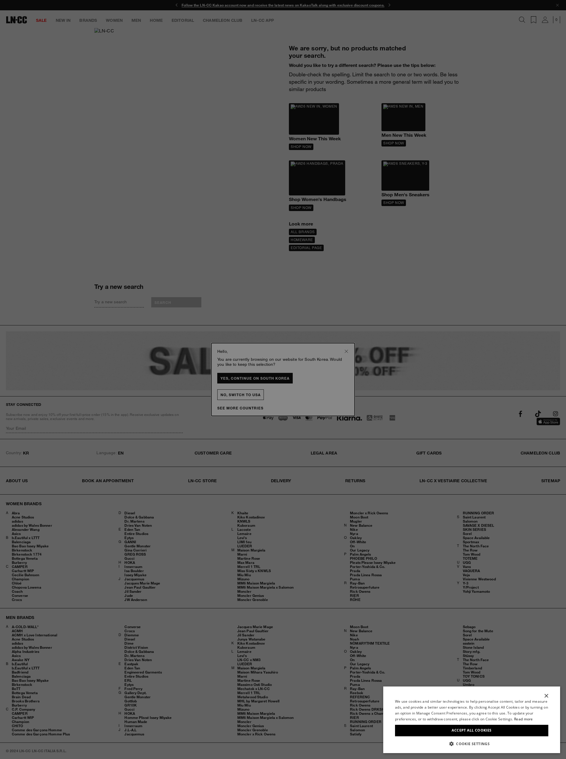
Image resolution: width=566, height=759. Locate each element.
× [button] (546, 696)
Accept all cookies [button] (471, 730)
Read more (523, 719)
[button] (471, 743)
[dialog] (471, 719)
